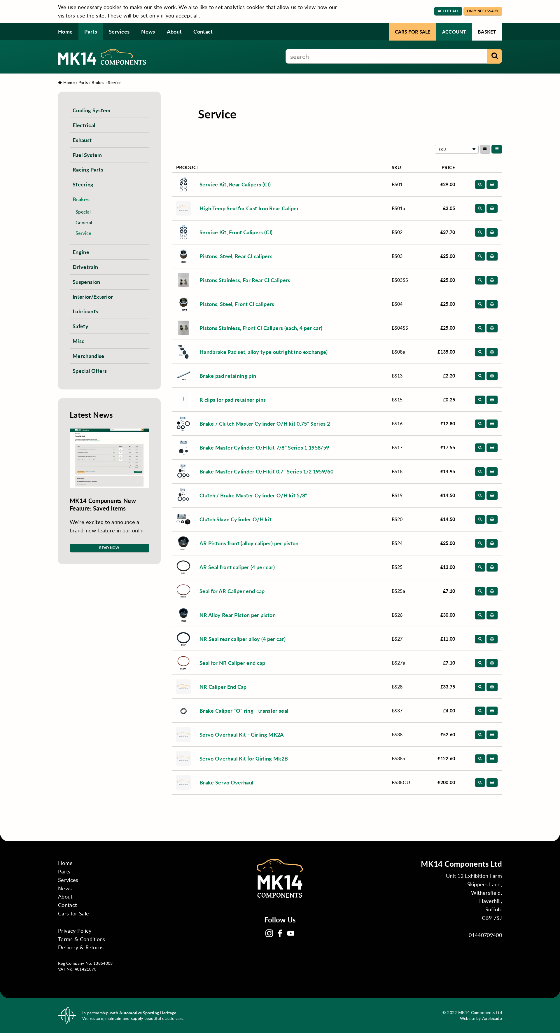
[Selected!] (496, 149)
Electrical (84, 125)
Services (119, 31)
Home (65, 31)
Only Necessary (482, 10)
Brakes (98, 82)
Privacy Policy (74, 930)
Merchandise (88, 355)
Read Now (109, 547)
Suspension (86, 281)
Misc (78, 341)
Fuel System (87, 154)
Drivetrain (85, 266)
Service (114, 82)
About (174, 31)
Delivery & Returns (81, 947)
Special (83, 211)
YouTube (291, 933)
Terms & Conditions (81, 939)
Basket (487, 31)
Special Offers (90, 370)
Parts (90, 31)
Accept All (448, 10)
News (148, 31)
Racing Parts (88, 169)
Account (454, 31)
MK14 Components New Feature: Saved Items (103, 504)
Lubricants (85, 311)
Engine (81, 252)
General (84, 222)
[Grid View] (485, 149)
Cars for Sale (412, 31)
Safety (80, 326)
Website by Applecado (481, 1018)
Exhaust (82, 140)
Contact (203, 31)
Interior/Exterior (93, 296)
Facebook (280, 933)
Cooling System (91, 110)
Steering (83, 184)
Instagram (269, 933)
